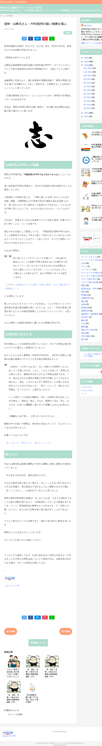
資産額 (84, 308)
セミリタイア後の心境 (90, 276)
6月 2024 (87, 90)
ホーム (84, 393)
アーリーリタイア (88, 257)
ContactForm (21, 2)
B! (37, 38)
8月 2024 (87, 83)
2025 (86, 61)
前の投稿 (65, 631)
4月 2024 (87, 97)
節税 (83, 327)
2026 (86, 58)
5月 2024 (87, 94)
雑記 (83, 301)
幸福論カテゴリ (38, 643)
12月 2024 (88, 68)
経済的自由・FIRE (89, 289)
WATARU (88, 25)
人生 (83, 323)
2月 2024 (87, 105)
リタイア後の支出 (88, 279)
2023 (86, 113)
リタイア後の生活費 (89, 282)
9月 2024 (87, 79)
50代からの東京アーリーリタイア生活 (20, 7)
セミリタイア (87, 269)
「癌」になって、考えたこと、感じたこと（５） (28, 443)
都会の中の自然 (87, 330)
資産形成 (85, 311)
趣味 (83, 320)
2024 (86, 65)
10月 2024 (88, 75)
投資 (83, 333)
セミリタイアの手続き (90, 273)
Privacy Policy (6, 2)
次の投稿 (10, 631)
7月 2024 (87, 86)
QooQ (64, 745)
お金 (83, 263)
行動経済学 (86, 298)
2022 (86, 116)
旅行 (83, 339)
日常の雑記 (86, 336)
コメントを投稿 (14, 714)
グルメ (84, 266)
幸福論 (67, 33)
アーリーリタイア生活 (90, 260)
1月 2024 (87, 108)
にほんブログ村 (11, 585)
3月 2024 (87, 101)
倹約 (83, 292)
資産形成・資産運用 (89, 314)
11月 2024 (88, 72)
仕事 (83, 304)
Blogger (63, 731)
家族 (83, 285)
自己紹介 (85, 317)
